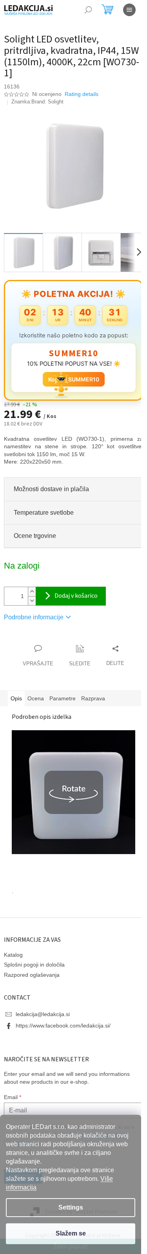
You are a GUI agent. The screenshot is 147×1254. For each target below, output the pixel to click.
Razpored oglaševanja (32, 970)
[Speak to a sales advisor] (35, 651)
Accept (70, 1233)
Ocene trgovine (35, 531)
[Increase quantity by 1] (32, 587)
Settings (70, 1207)
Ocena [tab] (35, 694)
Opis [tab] (16, 694)
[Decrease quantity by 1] (32, 596)
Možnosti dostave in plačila (51, 484)
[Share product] (112, 651)
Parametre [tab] (62, 694)
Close (48, 636)
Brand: (47, 102)
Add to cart (71, 591)
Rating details (81, 94)
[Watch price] (77, 651)
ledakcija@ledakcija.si (43, 1009)
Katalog (13, 950)
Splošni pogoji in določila (34, 960)
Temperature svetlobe (44, 508)
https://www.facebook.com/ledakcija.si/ (63, 1021)
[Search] (88, 10)
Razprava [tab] (93, 694)
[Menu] (129, 10)
